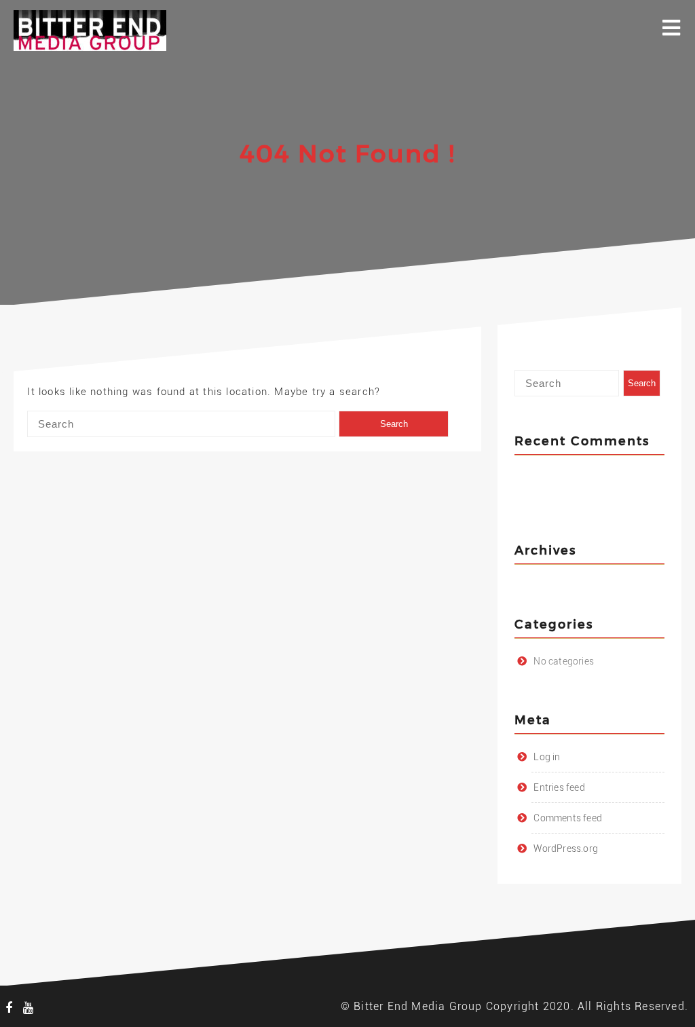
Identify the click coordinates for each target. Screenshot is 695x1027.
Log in (546, 756)
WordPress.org (565, 848)
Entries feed (558, 787)
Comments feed (567, 818)
